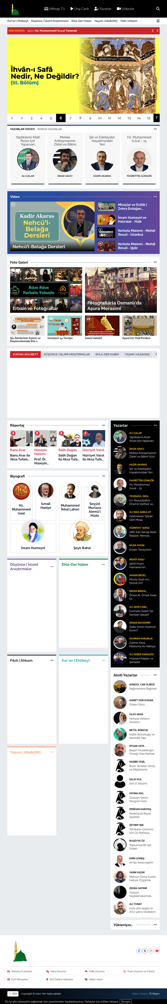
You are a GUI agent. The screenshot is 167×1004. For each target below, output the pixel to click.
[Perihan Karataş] (120, 812)
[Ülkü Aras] (120, 718)
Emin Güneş (136, 858)
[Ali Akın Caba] (120, 610)
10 (100, 118)
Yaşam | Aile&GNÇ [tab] (137, 354)
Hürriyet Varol (139, 527)
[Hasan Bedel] (120, 579)
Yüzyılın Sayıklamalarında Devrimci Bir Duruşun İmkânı (142, 894)
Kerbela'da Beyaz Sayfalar (140, 815)
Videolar (127, 9)
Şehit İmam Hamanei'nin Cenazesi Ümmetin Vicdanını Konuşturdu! (141, 565)
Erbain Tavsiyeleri (140, 549)
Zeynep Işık (136, 825)
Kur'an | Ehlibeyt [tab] (25, 354)
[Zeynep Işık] (120, 828)
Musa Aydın (136, 545)
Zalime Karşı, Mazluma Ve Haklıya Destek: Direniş (142, 644)
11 (109, 118)
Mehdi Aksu (136, 559)
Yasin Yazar (137, 872)
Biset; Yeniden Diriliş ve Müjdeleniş (142, 767)
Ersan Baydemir (139, 622)
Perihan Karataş (140, 809)
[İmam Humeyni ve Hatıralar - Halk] (106, 219)
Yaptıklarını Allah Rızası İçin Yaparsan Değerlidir (28, 140)
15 (148, 118)
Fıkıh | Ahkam (129, 20)
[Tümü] (103, 425)
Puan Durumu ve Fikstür (141, 971)
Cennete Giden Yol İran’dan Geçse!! (141, 612)
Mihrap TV (57, 9)
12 (119, 118)
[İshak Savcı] (65, 159)
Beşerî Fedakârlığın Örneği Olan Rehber (142, 752)
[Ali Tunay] (120, 907)
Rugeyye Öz (137, 840)
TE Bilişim (154, 993)
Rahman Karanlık (141, 638)
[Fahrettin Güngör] (139, 159)
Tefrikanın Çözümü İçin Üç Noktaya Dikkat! (141, 831)
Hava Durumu (58, 971)
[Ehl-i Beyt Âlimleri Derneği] (14, 8)
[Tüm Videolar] (155, 196)
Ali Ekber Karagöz (141, 654)
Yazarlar (105, 9)
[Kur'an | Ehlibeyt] (103, 660)
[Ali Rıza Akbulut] (120, 515)
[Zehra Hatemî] (120, 891)
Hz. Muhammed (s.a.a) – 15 (139, 139)
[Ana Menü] (158, 21)
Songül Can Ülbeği (142, 684)
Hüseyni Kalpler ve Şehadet (141, 660)
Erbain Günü (137, 704)
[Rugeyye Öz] (120, 844)
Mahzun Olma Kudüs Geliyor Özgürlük (142, 878)
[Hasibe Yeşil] (120, 765)
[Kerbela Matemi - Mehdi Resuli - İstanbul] (106, 232)
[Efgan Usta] (120, 749)
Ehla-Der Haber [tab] (107, 354)
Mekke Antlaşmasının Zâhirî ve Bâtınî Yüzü (65, 140)
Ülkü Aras (136, 714)
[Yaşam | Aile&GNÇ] (51, 752)
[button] (153, 31)
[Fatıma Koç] (120, 797)
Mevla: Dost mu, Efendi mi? (139, 581)
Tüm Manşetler (19, 979)
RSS (14, 993)
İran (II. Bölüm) (138, 783)
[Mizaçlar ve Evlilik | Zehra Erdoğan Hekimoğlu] (106, 206)
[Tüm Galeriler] (155, 262)
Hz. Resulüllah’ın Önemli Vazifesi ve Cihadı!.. (141, 502)
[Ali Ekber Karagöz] (120, 658)
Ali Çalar (28, 176)
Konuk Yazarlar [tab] (50, 129)
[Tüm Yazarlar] (155, 129)
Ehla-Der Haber (81, 20)
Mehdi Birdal (138, 591)
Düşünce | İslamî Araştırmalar (50, 20)
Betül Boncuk (138, 730)
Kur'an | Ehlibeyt (17, 20)
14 (139, 118)
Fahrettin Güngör (139, 176)
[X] (145, 950)
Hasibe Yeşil (137, 761)
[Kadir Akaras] (102, 159)
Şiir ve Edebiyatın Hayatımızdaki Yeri (102, 140)
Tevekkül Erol (139, 496)
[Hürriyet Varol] (120, 531)
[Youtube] (157, 950)
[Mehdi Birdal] (120, 594)
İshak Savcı (65, 176)
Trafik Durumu (97, 971)
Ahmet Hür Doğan (141, 700)
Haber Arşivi (95, 979)
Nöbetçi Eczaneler (21, 971)
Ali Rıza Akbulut (140, 512)
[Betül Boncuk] (120, 733)
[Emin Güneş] (120, 860)
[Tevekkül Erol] (120, 500)
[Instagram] (151, 950)
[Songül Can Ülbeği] (120, 686)
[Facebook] (139, 950)
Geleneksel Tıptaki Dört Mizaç (141, 518)
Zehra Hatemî (138, 888)
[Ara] (158, 8)
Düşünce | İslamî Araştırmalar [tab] (67, 354)
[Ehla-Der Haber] (103, 564)
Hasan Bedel (137, 575)
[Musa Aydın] (120, 547)
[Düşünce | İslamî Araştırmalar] (51, 566)
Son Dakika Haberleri (61, 979)
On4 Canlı (81, 9)
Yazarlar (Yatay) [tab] (22, 129)
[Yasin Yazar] (120, 876)
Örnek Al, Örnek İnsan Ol (143, 597)
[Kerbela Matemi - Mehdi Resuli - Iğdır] (106, 245)
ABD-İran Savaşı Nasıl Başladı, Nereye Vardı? (142, 533)
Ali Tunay (135, 904)
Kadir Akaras (102, 176)
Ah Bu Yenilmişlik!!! (141, 862)
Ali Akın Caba (138, 606)
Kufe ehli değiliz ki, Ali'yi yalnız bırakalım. (142, 910)
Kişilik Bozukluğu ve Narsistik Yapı (142, 736)
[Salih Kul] (120, 781)
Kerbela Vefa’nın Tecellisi (139, 720)
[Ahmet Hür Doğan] (120, 702)
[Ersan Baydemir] (120, 626)
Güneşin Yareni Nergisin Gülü (138, 799)
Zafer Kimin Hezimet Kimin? (142, 628)
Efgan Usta (136, 746)
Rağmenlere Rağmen (143, 688)
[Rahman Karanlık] (120, 642)
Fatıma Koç (136, 793)
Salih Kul (135, 779)
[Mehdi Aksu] (120, 563)
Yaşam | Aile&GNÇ (106, 20)
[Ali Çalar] (28, 159)
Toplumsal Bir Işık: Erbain (140, 846)
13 (129, 118)
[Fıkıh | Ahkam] (51, 660)
